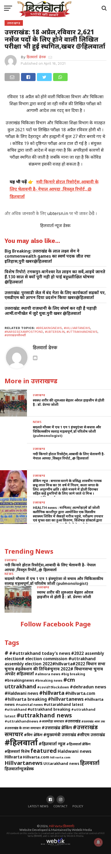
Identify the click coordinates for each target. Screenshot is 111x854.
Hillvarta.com (36, 757)
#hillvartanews (77, 328)
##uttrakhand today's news (39, 653)
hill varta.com (60, 757)
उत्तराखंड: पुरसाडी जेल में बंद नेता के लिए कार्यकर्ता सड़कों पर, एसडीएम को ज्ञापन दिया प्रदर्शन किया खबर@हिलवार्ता (55, 295)
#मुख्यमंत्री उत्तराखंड (59, 734)
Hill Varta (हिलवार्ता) (61, 826)
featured (43, 750)
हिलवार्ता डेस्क (36, 57)
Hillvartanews (24, 763)
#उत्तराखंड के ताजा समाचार (23, 728)
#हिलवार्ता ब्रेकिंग (78, 744)
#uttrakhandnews (82, 332)
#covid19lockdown (53, 687)
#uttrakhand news (44, 715)
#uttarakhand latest (64, 704)
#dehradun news (88, 687)
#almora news (47, 673)
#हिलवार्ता (21, 742)
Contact (60, 806)
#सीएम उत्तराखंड (91, 734)
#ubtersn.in (55, 332)
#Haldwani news (21, 693)
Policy (77, 806)
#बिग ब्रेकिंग (33, 734)
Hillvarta (13, 757)
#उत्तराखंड (73, 721)
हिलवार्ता (89, 763)
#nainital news (29, 704)
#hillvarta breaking (26, 699)
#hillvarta (51, 692)
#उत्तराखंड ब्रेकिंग (56, 727)
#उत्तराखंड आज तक (93, 721)
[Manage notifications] (98, 842)
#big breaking (73, 674)
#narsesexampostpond (24, 332)
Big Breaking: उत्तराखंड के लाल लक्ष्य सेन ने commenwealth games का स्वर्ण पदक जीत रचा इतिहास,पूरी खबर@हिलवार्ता (48, 256)
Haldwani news (74, 751)
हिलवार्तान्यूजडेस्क (19, 768)
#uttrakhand (16, 709)
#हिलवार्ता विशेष (17, 751)
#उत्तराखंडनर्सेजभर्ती (15, 335)
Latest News (38, 806)
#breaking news (49, 680)
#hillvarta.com (80, 693)
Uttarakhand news (61, 763)
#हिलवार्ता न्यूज (52, 744)
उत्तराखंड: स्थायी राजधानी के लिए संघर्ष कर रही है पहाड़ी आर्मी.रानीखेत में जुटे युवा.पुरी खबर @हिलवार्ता (51, 311)
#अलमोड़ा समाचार (51, 721)
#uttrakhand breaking (48, 709)
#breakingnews (49, 328)
